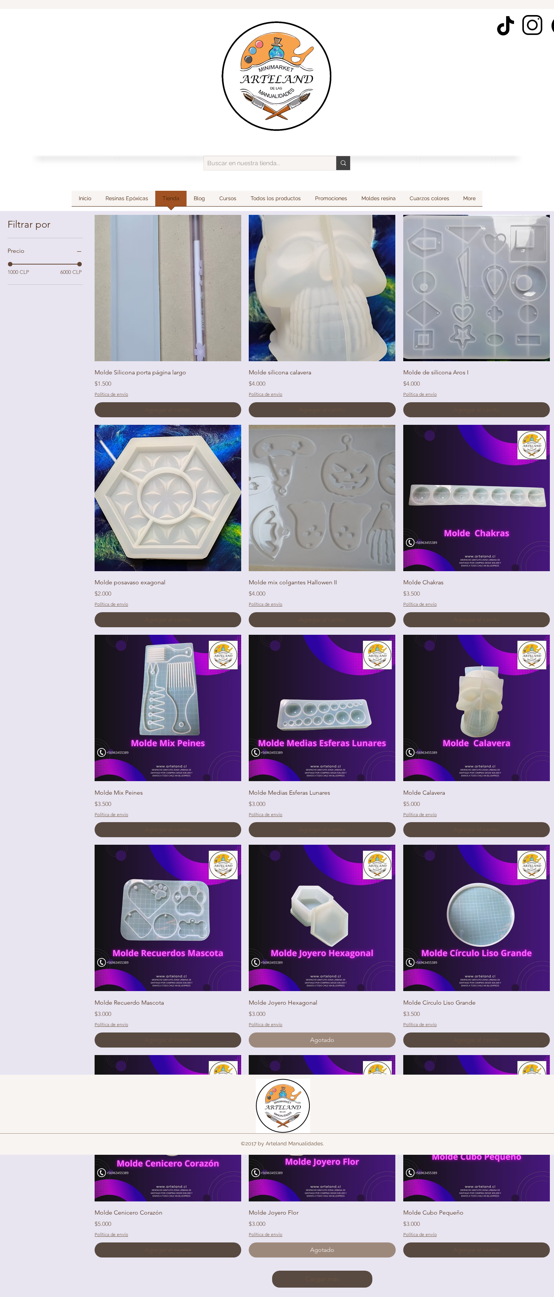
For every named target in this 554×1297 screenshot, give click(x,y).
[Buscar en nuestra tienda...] (343, 163)
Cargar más (322, 1279)
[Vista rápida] (168, 288)
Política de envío (111, 394)
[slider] (10, 264)
